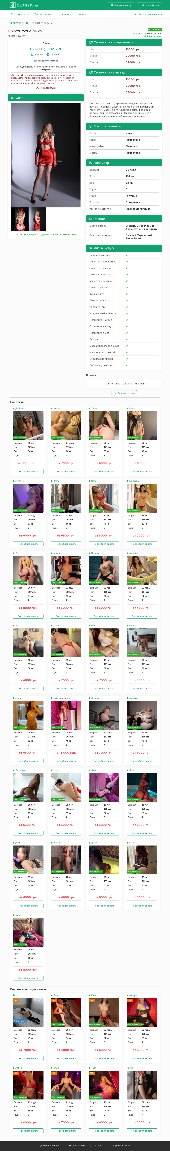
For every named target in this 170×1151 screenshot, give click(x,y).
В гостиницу (149, 229)
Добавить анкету (121, 5)
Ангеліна (133, 553)
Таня (93, 1068)
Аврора (133, 995)
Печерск (131, 146)
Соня (131, 842)
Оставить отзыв (126, 393)
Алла (18, 698)
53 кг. (129, 182)
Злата (56, 481)
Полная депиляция (138, 208)
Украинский (144, 235)
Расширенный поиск (150, 14)
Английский (133, 238)
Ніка (55, 770)
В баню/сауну (140, 227)
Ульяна (94, 408)
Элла (56, 1068)
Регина (132, 625)
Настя (56, 625)
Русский (131, 235)
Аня (15, 995)
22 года (131, 170)
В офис (130, 226)
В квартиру (143, 226)
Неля (93, 481)
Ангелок (19, 481)
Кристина (134, 481)
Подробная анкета (28, 471)
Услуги (82, 14)
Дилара (95, 698)
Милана (19, 915)
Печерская (133, 152)
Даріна (18, 842)
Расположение (43, 14)
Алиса (56, 553)
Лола (131, 770)
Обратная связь (121, 1145)
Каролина (20, 770)
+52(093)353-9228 (46, 49)
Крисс (132, 408)
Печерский (133, 139)
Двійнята (19, 408)
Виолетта (58, 842)
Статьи (98, 1145)
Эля (17, 553)
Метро (65, 14)
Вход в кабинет (77, 1145)
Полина (95, 553)
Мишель (57, 408)
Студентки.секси (61, 698)
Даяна (94, 842)
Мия (93, 625)
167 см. (130, 176)
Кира (55, 995)
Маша (18, 625)
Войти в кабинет (149, 5)
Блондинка (133, 202)
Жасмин (133, 698)
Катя (93, 995)
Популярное (18, 14)
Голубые (131, 195)
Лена (93, 770)
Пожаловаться (47, 87)
